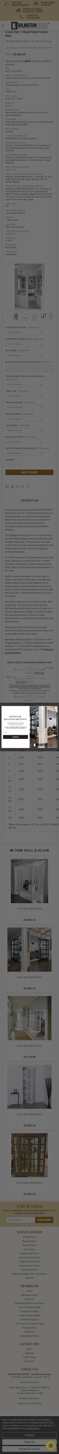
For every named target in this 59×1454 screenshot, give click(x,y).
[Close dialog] (55, 707)
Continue (15, 737)
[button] (51, 1446)
